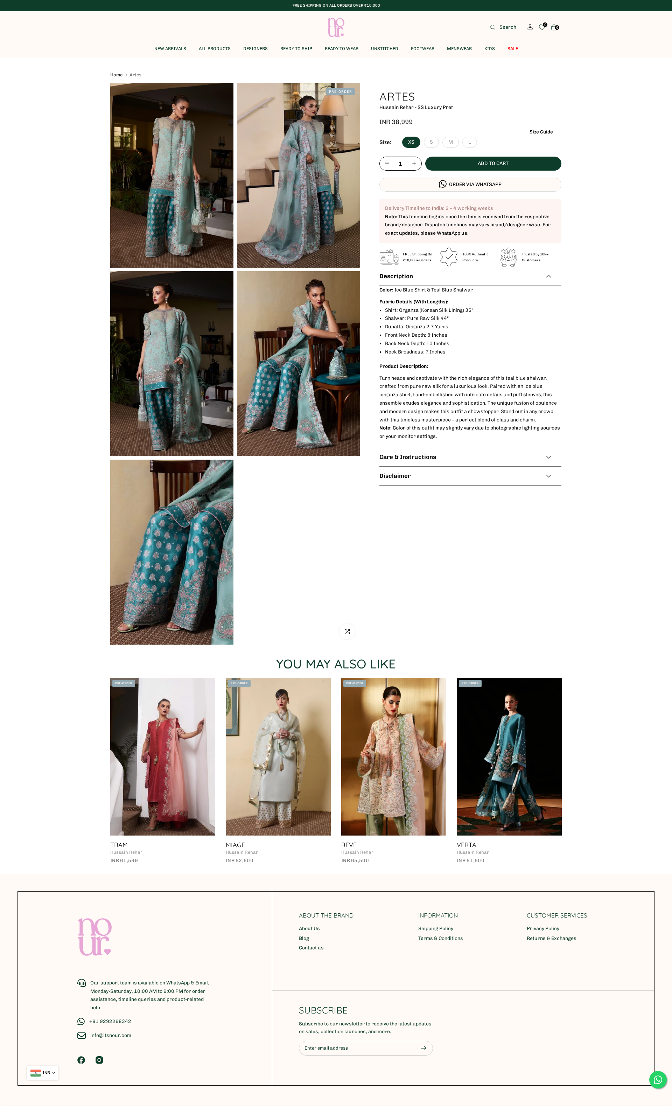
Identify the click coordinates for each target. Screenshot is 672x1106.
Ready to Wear (341, 48)
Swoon (250, 845)
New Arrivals (170, 48)
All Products (215, 48)
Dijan (478, 845)
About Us (309, 929)
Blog (304, 938)
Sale (512, 48)
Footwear (422, 48)
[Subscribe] (420, 1048)
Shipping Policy (435, 929)
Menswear (459, 48)
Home (116, 75)
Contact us (311, 948)
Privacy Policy (543, 929)
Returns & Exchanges (551, 938)
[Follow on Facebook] (81, 1060)
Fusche (365, 845)
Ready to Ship (296, 48)
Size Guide (541, 131)
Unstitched (384, 48)
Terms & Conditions (440, 938)
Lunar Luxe (141, 845)
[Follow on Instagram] (99, 1060)
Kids (489, 48)
